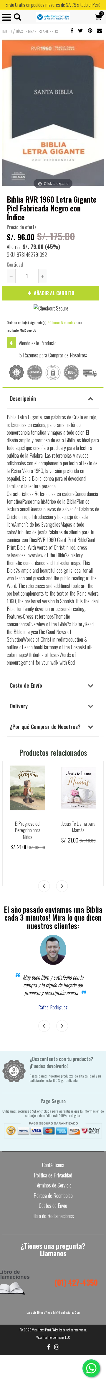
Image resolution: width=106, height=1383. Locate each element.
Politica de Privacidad (53, 1175)
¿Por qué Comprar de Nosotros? (45, 726)
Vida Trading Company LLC (53, 1337)
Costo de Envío (26, 685)
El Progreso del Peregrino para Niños (27, 830)
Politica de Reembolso (53, 1195)
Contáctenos (53, 1165)
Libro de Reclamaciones (53, 1216)
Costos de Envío (53, 1205)
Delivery (19, 706)
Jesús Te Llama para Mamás (78, 827)
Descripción (23, 398)
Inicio (7, 31)
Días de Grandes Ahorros (37, 31)
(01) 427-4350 (76, 1282)
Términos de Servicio (53, 1185)
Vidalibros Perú (41, 1329)
